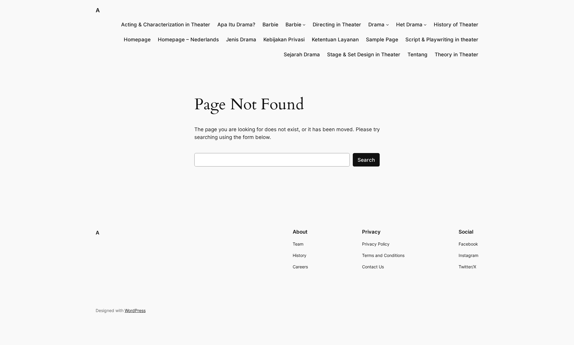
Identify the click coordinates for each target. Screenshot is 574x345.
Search (366, 160)
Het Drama (409, 25)
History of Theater (456, 25)
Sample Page (382, 40)
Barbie (270, 25)
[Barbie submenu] (304, 24)
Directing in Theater (337, 25)
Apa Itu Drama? (236, 25)
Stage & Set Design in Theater (363, 55)
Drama (376, 25)
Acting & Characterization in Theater (165, 25)
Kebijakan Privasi (284, 40)
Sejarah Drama (302, 55)
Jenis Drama (241, 40)
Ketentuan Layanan (335, 40)
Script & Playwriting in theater (441, 40)
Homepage (137, 40)
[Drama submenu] (387, 24)
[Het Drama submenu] (425, 24)
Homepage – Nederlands (188, 40)
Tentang (417, 55)
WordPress (135, 310)
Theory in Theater (456, 55)
